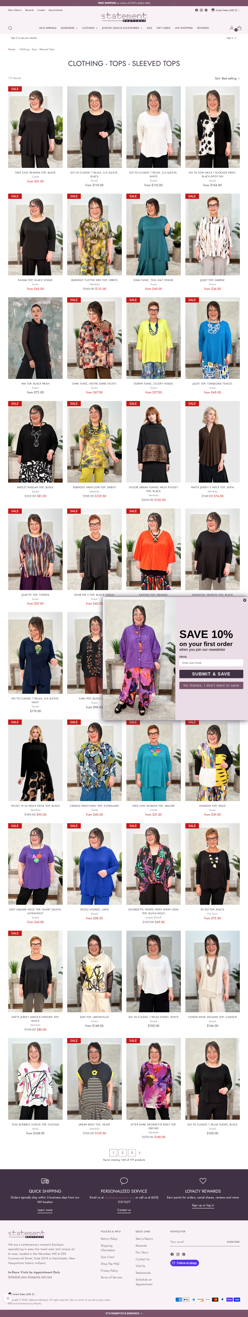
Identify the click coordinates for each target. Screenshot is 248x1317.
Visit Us (140, 1266)
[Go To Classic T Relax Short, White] (153, 971)
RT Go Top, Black (212, 909)
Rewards (141, 1245)
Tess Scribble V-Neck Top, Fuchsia (35, 1124)
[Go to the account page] (230, 28)
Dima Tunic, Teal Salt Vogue (153, 280)
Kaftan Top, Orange (153, 595)
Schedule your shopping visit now (30, 1277)
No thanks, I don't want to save (211, 685)
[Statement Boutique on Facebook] (196, 10)
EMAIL (183, 656)
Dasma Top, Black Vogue (35, 280)
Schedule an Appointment (144, 1281)
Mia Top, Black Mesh (35, 383)
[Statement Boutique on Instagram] (201, 10)
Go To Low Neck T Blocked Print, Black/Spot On (212, 174)
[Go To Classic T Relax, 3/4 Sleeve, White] (153, 127)
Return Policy (109, 1239)
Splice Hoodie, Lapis (94, 909)
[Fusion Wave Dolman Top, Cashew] (212, 971)
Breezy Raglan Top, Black (35, 487)
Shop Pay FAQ (110, 1264)
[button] (124, 1313)
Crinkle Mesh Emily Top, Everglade (94, 806)
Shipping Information (108, 1247)
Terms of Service (111, 1277)
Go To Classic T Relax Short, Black (212, 1124)
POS (10, 1303)
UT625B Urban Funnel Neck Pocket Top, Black (153, 489)
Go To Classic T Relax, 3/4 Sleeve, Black (94, 174)
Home (11, 49)
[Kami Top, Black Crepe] (94, 653)
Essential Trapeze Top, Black (212, 595)
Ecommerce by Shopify (29, 1303)
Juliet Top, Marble (212, 280)
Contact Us (143, 1259)
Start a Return (144, 1239)
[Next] (174, 3)
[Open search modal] (10, 28)
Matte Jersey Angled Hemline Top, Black (35, 1019)
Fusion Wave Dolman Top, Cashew (212, 1017)
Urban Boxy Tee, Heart (95, 1124)
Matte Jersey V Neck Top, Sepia (212, 487)
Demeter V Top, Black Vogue (94, 595)
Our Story (142, 1252)
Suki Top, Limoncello (94, 1017)
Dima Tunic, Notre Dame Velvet (94, 383)
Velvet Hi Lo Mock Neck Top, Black (35, 806)
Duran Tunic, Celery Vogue (153, 383)
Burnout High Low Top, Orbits (94, 487)
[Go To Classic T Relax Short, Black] (212, 1079)
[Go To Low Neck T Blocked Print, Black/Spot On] (212, 127)
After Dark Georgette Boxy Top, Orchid (153, 1126)
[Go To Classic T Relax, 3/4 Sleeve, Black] (94, 127)
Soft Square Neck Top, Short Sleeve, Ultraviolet (35, 911)
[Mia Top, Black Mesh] (35, 338)
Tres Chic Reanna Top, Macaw (153, 806)
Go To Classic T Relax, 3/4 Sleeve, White (153, 174)
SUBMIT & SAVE (211, 673)
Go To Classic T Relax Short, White (154, 1017)
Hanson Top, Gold (212, 806)
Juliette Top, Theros (35, 595)
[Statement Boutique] (124, 17)
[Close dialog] (245, 600)
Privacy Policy (109, 1270)
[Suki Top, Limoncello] (94, 971)
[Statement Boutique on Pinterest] (206, 10)
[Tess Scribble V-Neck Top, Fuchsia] (35, 1079)
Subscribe (233, 1242)
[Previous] (75, 3)
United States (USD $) (226, 10)
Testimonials (143, 1273)
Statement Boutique (38, 1300)
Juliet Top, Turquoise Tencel (213, 383)
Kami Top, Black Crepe (94, 698)
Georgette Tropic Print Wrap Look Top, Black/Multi (153, 911)
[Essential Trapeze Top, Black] (212, 549)
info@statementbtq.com (119, 1197)
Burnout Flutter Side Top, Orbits (94, 280)
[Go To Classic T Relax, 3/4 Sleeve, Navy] (35, 653)
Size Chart (107, 1257)
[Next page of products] (139, 1152)
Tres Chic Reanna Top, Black (35, 172)
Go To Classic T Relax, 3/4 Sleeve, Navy (35, 700)
